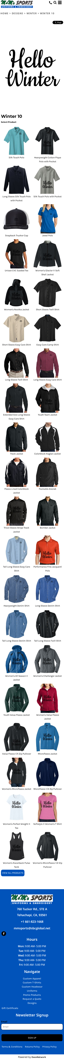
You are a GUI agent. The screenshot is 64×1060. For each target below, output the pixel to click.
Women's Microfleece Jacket (16, 789)
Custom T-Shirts (32, 982)
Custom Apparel (32, 978)
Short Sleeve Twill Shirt (47, 309)
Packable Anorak (47, 489)
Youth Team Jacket (47, 414)
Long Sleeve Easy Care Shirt (47, 379)
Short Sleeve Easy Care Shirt (16, 344)
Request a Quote (32, 998)
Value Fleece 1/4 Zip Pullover (16, 753)
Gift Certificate (10, 1008)
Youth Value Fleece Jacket (16, 715)
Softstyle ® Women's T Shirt (47, 824)
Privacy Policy (49, 1046)
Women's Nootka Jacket (16, 309)
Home (4, 13)
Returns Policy (32, 1046)
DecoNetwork (39, 1057)
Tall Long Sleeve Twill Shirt (47, 640)
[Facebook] (3, 933)
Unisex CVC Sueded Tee (16, 270)
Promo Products (32, 994)
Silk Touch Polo (16, 157)
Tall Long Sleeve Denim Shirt (16, 640)
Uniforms (32, 990)
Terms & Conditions (12, 1046)
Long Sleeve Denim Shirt (47, 605)
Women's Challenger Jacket (47, 676)
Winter (32, 13)
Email (4, 1021)
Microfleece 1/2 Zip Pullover (47, 789)
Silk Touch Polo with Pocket (47, 196)
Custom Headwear (32, 986)
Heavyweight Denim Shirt (16, 605)
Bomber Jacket (47, 527)
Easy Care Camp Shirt (47, 344)
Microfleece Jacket (47, 753)
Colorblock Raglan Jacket (47, 453)
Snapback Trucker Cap (16, 235)
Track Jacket (16, 453)
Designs (17, 13)
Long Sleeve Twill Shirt (16, 379)
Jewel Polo (47, 235)
